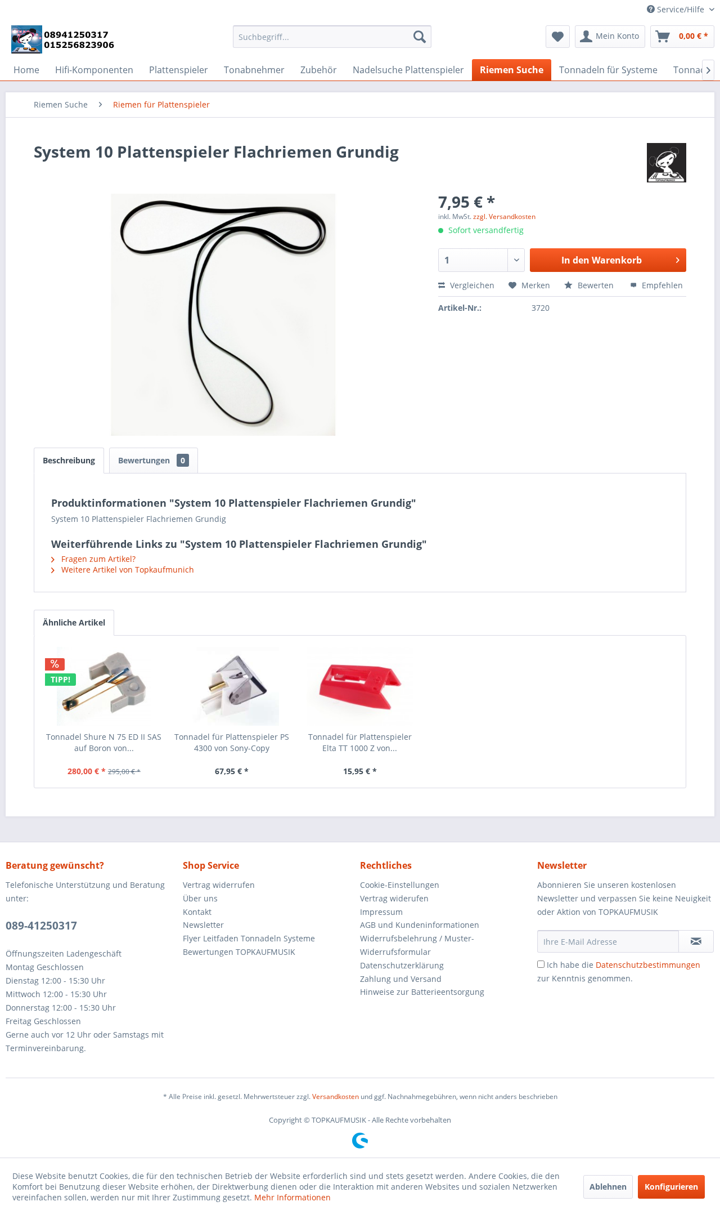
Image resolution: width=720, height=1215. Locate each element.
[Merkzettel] (558, 36)
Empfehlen (661, 285)
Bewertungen (151, 460)
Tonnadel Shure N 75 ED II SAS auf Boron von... (103, 742)
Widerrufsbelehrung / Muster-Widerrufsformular (417, 945)
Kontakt (197, 911)
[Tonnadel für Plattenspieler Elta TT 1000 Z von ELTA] (360, 686)
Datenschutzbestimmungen (648, 964)
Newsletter (203, 924)
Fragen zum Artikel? (97, 558)
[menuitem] (332, 36)
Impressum (381, 911)
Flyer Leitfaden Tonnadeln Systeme (249, 938)
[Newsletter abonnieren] (696, 941)
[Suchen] (419, 36)
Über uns (200, 898)
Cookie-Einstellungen (399, 884)
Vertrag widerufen (394, 898)
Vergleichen (471, 285)
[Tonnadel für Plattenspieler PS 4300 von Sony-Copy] (232, 686)
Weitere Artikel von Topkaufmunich (126, 569)
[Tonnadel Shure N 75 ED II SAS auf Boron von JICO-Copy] (104, 686)
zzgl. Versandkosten (504, 216)
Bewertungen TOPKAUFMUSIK (239, 951)
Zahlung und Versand (401, 978)
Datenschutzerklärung (402, 965)
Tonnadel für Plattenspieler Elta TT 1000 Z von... (360, 742)
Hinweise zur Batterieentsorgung (422, 991)
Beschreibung (69, 460)
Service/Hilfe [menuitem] (680, 9)
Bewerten (595, 285)
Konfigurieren (671, 1186)
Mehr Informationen (292, 1197)
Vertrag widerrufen (219, 884)
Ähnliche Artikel (74, 622)
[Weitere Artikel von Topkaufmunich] (666, 162)
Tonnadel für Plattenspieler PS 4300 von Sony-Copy (231, 742)
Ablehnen (608, 1186)
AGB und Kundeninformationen (419, 924)
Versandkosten (335, 1096)
